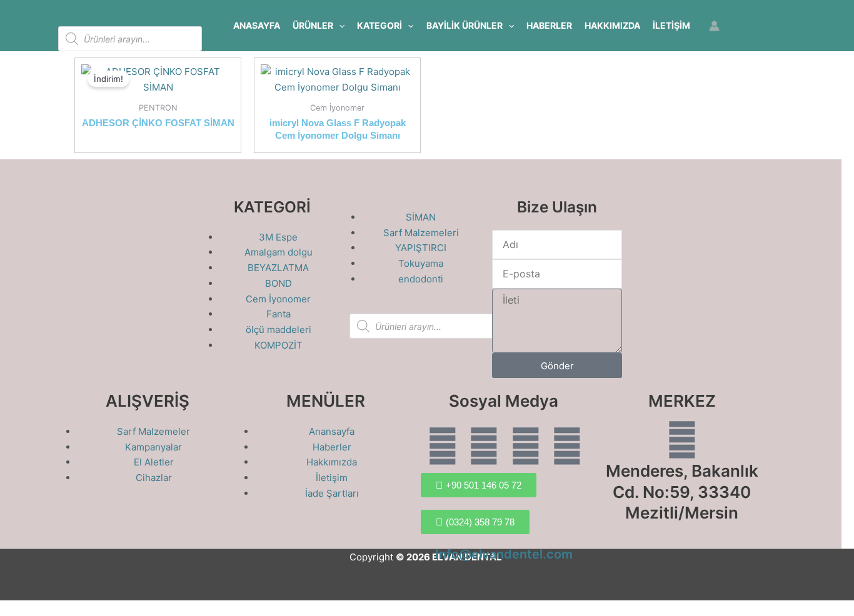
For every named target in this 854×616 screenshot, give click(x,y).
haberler (549, 25)
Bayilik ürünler (464, 25)
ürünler (313, 25)
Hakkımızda (612, 25)
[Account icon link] (714, 26)
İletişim (671, 25)
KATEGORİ (379, 25)
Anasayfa (256, 25)
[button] (338, 25)
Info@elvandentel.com (504, 554)
